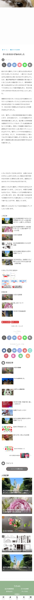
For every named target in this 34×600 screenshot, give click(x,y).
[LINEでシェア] (24, 65)
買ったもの (15, 322)
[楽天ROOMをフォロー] (13, 356)
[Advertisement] (17, 27)
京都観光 (17, 594)
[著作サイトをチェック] (4, 350)
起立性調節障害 (9, 588)
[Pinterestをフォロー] (6, 356)
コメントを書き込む (17, 469)
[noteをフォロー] (30, 350)
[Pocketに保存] (19, 65)
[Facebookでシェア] (9, 65)
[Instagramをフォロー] (19, 350)
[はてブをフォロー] (14, 350)
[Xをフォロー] (9, 350)
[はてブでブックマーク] (14, 65)
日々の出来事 (6, 322)
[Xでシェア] (4, 65)
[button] (30, 65)
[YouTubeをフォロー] (24, 350)
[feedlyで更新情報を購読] (20, 356)
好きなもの (9, 591)
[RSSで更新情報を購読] (28, 356)
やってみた (25, 591)
